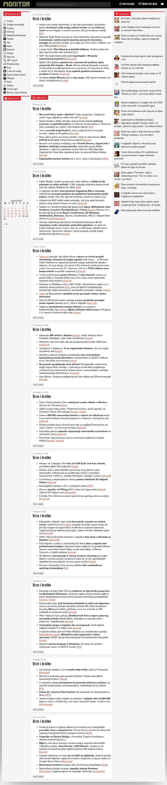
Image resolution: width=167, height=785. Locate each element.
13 (16, 211)
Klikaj (104, 765)
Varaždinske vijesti (49, 634)
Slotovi (10, 85)
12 (12, 211)
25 (8, 216)
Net (8, 42)
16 (27, 211)
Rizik (9, 82)
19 (12, 214)
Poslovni (64, 74)
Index (9, 46)
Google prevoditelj (15, 24)
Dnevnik (11, 49)
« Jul (5, 224)
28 (19, 216)
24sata (10, 53)
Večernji (10, 32)
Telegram (44, 256)
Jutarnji (10, 28)
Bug (9, 67)
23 (27, 214)
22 (23, 214)
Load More (139, 221)
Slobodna (67, 761)
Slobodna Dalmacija (16, 35)
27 (16, 216)
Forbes (62, 45)
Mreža (43, 379)
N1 (41, 33)
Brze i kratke (38, 86)
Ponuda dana (13, 64)
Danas (87, 140)
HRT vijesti (12, 60)
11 (8, 211)
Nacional (71, 58)
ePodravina (46, 704)
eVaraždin (45, 771)
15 (23, 211)
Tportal (10, 39)
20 (16, 214)
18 (8, 214)
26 (12, 216)
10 (5, 211)
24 (5, 216)
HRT (105, 158)
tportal (83, 117)
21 (19, 214)
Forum (10, 21)
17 (5, 214)
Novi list (11, 57)
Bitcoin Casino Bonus (17, 92)
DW (78, 187)
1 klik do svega (14, 71)
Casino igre (12, 89)
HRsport (11, 78)
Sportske (59, 218)
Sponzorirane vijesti (16, 74)
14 (19, 211)
